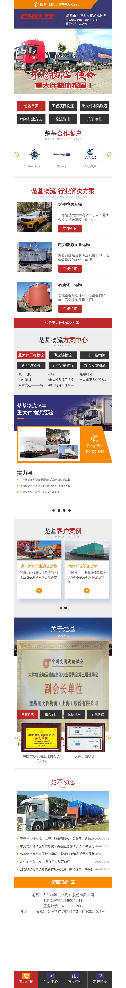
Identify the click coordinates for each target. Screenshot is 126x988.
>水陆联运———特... (31, 385)
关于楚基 (94, 119)
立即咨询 (70, 228)
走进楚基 (100, 982)
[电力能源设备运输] (34, 271)
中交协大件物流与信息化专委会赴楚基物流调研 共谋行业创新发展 (63, 847)
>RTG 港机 (24, 379)
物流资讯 (62, 119)
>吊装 (51, 374)
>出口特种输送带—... (61, 385)
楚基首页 (31, 106)
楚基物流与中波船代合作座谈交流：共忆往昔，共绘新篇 (63, 870)
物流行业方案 (31, 119)
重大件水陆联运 (94, 106)
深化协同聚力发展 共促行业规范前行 (64, 861)
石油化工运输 (70, 284)
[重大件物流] (63, 61)
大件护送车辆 (70, 204)
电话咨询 (26, 982)
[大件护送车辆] (34, 231)
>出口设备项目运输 (60, 379)
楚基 (63, 135)
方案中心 (75, 982)
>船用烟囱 (85, 374)
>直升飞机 (24, 374)
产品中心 (50, 982)
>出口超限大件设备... (92, 379)
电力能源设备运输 (74, 244)
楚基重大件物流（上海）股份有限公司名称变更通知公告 (63, 839)
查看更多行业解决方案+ (63, 323)
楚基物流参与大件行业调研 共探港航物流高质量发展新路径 (63, 855)
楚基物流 (63, 341)
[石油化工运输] (34, 311)
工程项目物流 (63, 106)
